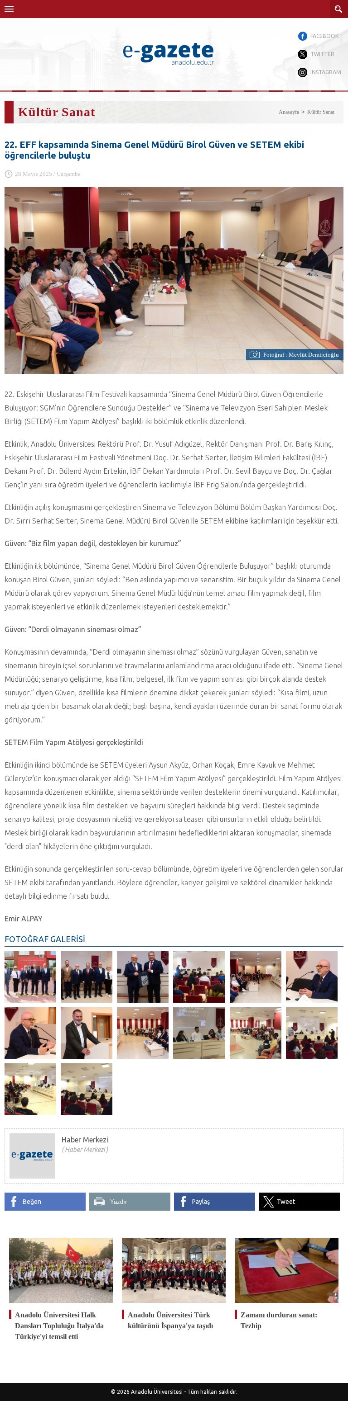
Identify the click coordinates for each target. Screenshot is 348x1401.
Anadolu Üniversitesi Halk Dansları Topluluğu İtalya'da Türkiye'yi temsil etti (59, 1325)
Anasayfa (289, 112)
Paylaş (201, 1201)
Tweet (286, 1201)
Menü (9, 9)
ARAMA (339, 9)
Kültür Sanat (320, 112)
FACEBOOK (324, 36)
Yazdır (118, 1201)
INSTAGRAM (325, 72)
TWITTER (322, 54)
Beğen (32, 1201)
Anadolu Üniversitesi (157, 1392)
